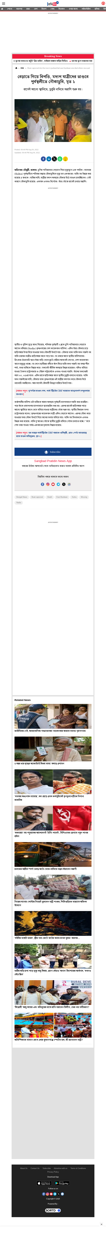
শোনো (9, 8)
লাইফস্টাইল (86, 8)
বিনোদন (62, 8)
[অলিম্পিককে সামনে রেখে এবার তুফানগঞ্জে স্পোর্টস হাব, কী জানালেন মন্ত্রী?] (53, 1025)
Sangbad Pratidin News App (53, 461)
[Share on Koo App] (65, 160)
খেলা (52, 8)
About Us (23, 1168)
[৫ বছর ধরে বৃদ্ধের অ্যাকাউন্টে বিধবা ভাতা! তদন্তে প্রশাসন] (53, 749)
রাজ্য (28, 8)
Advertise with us (60, 1168)
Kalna (74, 497)
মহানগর (19, 8)
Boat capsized (37, 497)
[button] (43, 158)
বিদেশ (44, 8)
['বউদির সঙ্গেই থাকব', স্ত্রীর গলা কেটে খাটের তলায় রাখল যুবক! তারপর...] (53, 923)
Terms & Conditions (78, 1168)
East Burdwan (61, 497)
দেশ (35, 8)
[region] (53, 33)
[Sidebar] (3, 3)
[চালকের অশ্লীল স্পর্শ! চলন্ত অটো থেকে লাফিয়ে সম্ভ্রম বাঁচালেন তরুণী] (53, 854)
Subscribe (47, 1168)
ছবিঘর (97, 8)
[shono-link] (103, 4)
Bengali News (21, 497)
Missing (84, 497)
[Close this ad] (101, 1224)
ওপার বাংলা (73, 8)
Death (49, 497)
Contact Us (35, 1168)
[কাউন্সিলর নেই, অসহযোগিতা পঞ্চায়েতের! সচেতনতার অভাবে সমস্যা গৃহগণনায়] (53, 716)
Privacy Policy (53, 1172)
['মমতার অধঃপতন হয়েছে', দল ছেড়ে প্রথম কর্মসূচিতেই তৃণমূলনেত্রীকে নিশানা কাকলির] (53, 781)
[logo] (53, 4)
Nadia (18, 503)
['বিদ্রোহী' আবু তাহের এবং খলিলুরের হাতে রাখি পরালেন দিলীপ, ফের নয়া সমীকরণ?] (53, 992)
